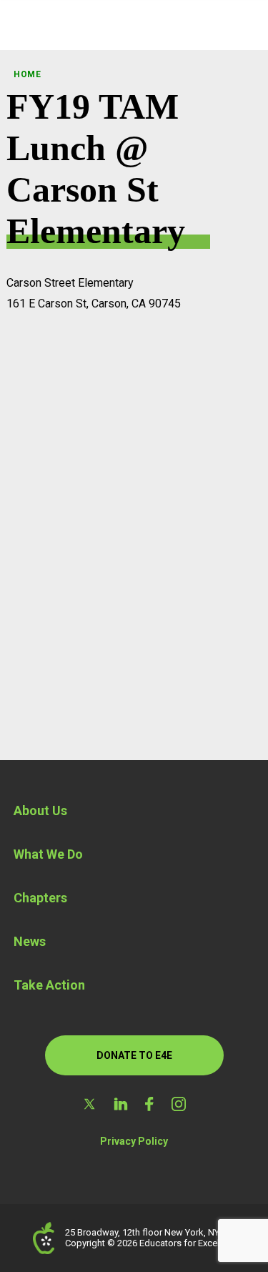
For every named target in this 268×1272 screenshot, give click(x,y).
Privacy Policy (134, 1141)
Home (27, 74)
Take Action (49, 984)
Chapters (40, 897)
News (30, 941)
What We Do (48, 854)
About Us (40, 810)
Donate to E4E (134, 1055)
